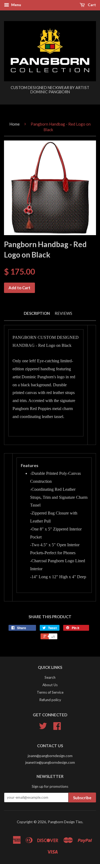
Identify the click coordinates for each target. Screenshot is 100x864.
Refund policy (50, 700)
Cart (91, 4)
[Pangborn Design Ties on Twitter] (43, 728)
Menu (15, 4)
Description (37, 313)
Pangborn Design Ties (65, 822)
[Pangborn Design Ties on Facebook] (57, 728)
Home (14, 124)
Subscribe (82, 797)
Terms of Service (50, 692)
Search (50, 677)
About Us (50, 685)
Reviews (63, 313)
